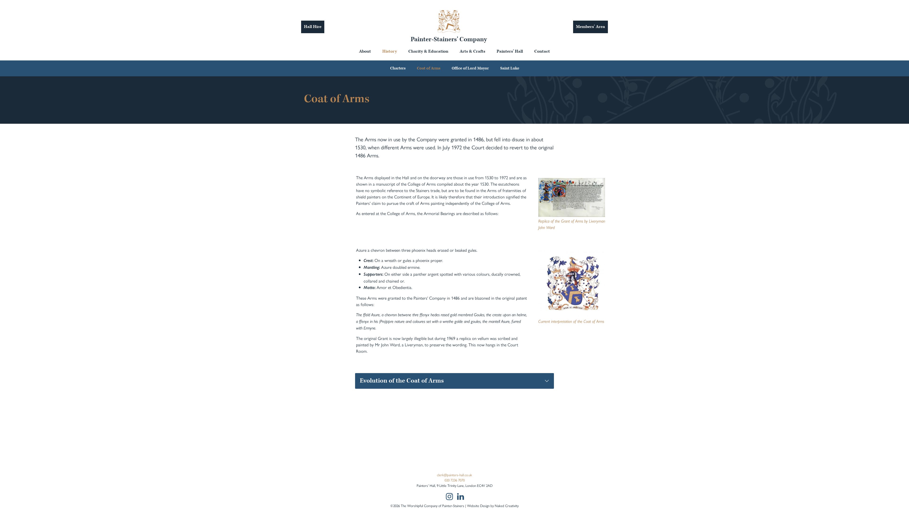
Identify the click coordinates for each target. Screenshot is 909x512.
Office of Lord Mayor (470, 68)
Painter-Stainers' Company (449, 39)
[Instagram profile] (449, 496)
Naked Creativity (507, 505)
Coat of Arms (428, 68)
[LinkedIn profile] (460, 496)
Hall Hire (312, 26)
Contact (542, 51)
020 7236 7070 (455, 479)
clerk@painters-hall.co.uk (454, 474)
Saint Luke (509, 68)
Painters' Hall (510, 51)
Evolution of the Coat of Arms (402, 381)
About (365, 51)
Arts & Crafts (472, 51)
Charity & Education (428, 51)
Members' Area (590, 26)
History (389, 51)
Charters (397, 68)
